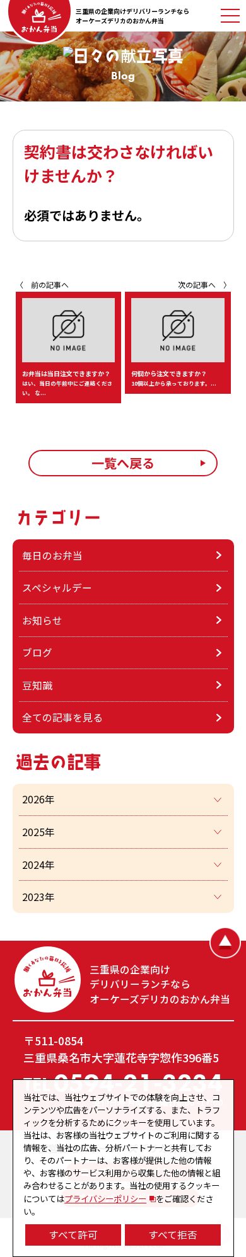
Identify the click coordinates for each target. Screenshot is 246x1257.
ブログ (37, 652)
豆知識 (37, 685)
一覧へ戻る (123, 463)
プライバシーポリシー (105, 1198)
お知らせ (42, 620)
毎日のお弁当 (52, 555)
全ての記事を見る (62, 717)
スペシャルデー (57, 587)
